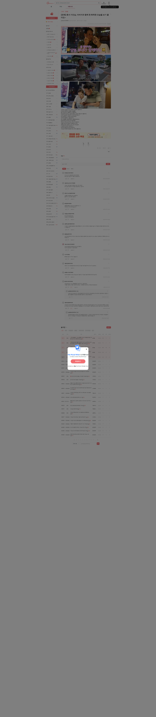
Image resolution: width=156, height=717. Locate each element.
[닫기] (86, 349)
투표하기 (78, 361)
